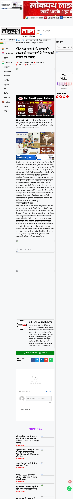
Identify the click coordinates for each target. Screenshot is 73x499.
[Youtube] (64, 96)
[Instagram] (67, 96)
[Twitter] (60, 96)
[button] (33, 360)
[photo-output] (64, 53)
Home (18, 40)
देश (23, 40)
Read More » (20, 445)
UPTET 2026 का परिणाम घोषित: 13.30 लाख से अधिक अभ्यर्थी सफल (26, 477)
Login (49, 391)
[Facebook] (57, 96)
